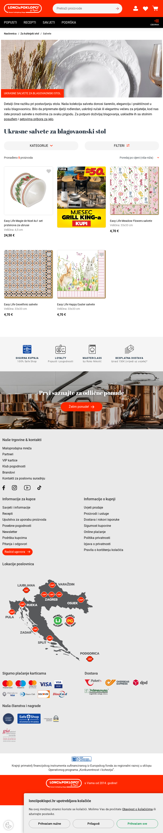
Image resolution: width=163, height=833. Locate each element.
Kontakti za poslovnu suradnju (23, 478)
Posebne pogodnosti (16, 526)
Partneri (7, 454)
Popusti (10, 22)
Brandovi (8, 472)
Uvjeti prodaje (93, 507)
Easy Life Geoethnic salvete (21, 304)
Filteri (119, 146)
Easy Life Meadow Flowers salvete (131, 220)
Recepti (30, 22)
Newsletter (9, 532)
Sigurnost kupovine (97, 526)
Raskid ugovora (15, 552)
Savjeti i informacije (16, 507)
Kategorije (39, 146)
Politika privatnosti (97, 538)
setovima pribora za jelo (36, 119)
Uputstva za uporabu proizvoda (24, 519)
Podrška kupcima (14, 538)
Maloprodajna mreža (17, 448)
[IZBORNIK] (153, 20)
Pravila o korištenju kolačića (103, 550)
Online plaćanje (95, 532)
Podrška (69, 22)
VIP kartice (9, 460)
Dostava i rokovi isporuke (101, 519)
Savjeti (49, 22)
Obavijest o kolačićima (137, 809)
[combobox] (139, 157)
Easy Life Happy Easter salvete (76, 304)
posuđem (10, 119)
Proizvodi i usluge (96, 514)
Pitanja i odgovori (14, 544)
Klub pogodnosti (13, 466)
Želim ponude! (79, 407)
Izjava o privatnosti (97, 544)
